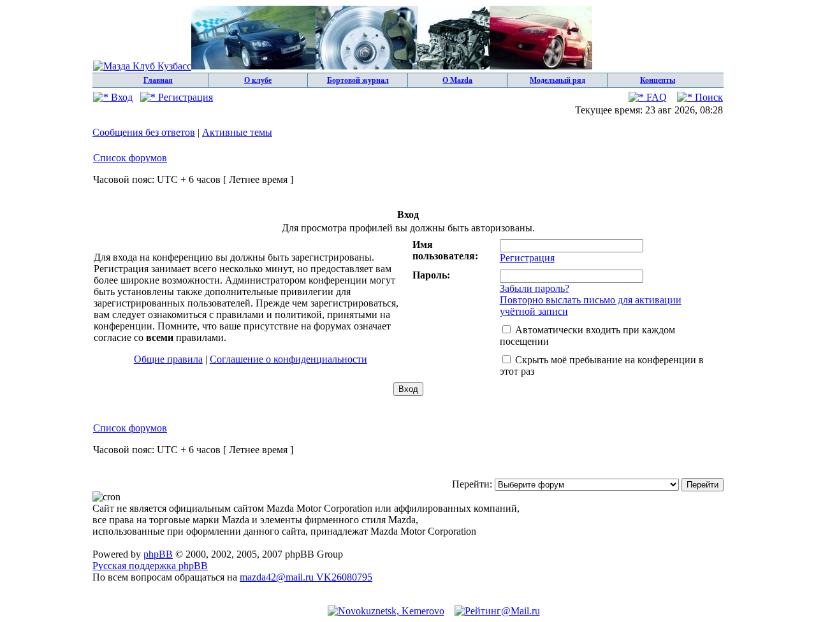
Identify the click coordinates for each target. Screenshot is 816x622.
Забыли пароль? (534, 288)
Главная (158, 80)
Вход (120, 97)
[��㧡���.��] (386, 610)
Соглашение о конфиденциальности (288, 359)
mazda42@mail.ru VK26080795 (306, 577)
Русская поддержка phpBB (150, 565)
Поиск (707, 97)
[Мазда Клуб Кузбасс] (342, 66)
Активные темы (237, 132)
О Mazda (457, 80)
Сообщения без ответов (143, 132)
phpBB (158, 554)
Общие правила (168, 359)
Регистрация (184, 97)
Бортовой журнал (358, 80)
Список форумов (130, 157)
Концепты (657, 80)
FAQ (655, 97)
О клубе (258, 80)
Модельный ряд (557, 80)
